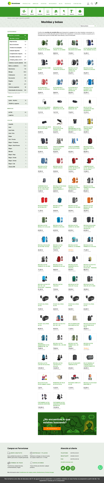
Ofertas (44, 3)
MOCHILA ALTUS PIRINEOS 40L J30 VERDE (73, 345)
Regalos (17, 81)
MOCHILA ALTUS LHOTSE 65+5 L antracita (57, 364)
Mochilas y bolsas (18, 38)
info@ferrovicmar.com (67, 462)
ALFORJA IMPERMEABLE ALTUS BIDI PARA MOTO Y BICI (74, 128)
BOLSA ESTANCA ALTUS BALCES (43, 206)
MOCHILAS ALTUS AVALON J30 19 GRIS (89, 285)
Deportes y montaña (24, 18)
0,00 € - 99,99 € (17, 100)
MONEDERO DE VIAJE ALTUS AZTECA (59, 383)
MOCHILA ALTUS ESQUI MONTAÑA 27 (90, 383)
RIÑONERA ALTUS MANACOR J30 (73, 108)
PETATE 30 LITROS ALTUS (58, 304)
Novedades (53, 3)
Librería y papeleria (17, 87)
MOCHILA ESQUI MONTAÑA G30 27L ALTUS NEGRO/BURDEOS (89, 148)
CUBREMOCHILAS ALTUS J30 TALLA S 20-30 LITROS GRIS (43, 187)
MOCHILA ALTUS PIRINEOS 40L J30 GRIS (59, 344)
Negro (17, 148)
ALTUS (17, 112)
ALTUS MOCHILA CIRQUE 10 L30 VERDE (59, 49)
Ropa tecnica (18, 41)
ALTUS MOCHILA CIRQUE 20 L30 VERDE (44, 49)
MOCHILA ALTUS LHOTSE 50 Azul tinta (44, 363)
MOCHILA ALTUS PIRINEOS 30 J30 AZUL (90, 245)
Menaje (17, 72)
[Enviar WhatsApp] (100, 467)
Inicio (13, 18)
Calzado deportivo (18, 50)
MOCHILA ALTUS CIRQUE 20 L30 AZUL (89, 68)
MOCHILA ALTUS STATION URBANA (43, 147)
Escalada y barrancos (18, 56)
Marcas (35, 3)
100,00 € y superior (17, 103)
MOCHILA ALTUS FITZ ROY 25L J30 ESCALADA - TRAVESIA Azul (44, 286)
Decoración (17, 78)
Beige (17, 136)
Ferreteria (48, 14)
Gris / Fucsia (17, 139)
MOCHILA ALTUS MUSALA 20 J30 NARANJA (88, 207)
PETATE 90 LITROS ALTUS (43, 304)
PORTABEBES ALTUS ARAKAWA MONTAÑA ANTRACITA (59, 404)
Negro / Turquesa (17, 142)
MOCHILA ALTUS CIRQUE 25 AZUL (42, 167)
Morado (17, 151)
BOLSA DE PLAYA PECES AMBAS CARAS (44, 383)
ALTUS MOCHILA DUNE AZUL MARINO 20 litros (90, 49)
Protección (80, 14)
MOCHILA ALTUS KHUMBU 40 (88, 344)
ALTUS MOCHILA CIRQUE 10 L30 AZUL (59, 88)
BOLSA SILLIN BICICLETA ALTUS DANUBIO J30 (58, 128)
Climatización (24, 14)
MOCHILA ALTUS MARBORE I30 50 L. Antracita (73, 266)
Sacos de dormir (18, 44)
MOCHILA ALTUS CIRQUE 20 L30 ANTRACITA (73, 69)
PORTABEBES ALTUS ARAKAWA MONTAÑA (44, 403)
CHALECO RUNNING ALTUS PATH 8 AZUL (74, 147)
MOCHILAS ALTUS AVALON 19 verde (73, 285)
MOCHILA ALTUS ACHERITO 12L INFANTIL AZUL (88, 89)
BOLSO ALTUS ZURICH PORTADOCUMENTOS (44, 108)
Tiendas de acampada (18, 47)
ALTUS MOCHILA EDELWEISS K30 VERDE (74, 49)
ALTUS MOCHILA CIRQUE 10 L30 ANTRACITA (73, 89)
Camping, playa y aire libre (18, 59)
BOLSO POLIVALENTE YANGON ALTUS (74, 363)
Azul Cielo (17, 130)
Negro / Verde (17, 157)
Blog (60, 3)
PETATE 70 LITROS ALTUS (89, 304)
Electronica (17, 69)
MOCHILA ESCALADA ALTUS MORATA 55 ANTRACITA (89, 227)
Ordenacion (17, 75)
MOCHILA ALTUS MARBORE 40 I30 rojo (59, 265)
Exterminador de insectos (17, 90)
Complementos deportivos (18, 53)
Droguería (32, 14)
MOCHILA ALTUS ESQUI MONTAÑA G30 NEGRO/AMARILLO (59, 187)
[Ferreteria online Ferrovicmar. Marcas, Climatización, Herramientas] (13, 3)
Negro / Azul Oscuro (17, 145)
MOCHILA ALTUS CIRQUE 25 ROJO (57, 167)
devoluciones (40, 472)
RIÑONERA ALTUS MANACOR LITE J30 (58, 108)
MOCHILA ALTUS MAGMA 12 (57, 206)
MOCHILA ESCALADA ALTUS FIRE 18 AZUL (44, 245)
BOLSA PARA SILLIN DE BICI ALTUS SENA (44, 127)
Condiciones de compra (25, 472)
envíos (34, 472)
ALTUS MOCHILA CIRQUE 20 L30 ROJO (59, 68)
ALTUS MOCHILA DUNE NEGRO (44, 68)
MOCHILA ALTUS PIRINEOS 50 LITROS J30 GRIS (89, 187)
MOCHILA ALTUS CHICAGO (57, 285)
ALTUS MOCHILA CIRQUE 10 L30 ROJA (44, 88)
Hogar (56, 14)
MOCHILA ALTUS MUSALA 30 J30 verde (44, 226)
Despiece (68, 3)
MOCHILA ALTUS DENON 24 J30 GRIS (73, 226)
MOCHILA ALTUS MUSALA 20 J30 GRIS (74, 206)
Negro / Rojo (17, 154)
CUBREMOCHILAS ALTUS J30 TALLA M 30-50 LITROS (74, 168)
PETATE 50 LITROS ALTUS (73, 304)
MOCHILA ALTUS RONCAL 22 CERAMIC (74, 245)
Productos (26, 3)
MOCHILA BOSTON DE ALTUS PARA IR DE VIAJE (90, 325)
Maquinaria (72, 14)
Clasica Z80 (17, 166)
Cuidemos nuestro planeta (17, 63)
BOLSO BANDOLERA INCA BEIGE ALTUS (74, 324)
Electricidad (40, 14)
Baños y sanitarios (17, 66)
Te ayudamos (52, 428)
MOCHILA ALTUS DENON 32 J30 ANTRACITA (57, 246)
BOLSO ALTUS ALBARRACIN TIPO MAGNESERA (89, 109)
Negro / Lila (17, 163)
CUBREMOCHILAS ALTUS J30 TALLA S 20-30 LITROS (89, 168)
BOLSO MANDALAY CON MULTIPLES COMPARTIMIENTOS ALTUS (89, 364)
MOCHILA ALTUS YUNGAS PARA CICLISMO (88, 128)
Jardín (64, 14)
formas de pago (49, 472)
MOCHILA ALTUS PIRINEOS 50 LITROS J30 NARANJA (74, 187)
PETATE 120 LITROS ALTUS (43, 324)
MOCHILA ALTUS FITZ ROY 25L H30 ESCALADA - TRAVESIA (90, 266)
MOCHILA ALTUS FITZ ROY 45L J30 (59, 324)
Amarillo (17, 124)
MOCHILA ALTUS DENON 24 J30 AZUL (58, 226)
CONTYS (17, 115)
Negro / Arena (17, 160)
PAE (17, 84)
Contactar (77, 3)
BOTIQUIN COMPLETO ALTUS (74, 383)
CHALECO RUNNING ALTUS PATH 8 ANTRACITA (58, 148)
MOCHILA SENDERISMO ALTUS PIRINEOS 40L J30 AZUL (43, 345)
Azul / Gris (17, 133)
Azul (17, 127)
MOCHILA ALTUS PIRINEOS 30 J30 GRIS (44, 265)
